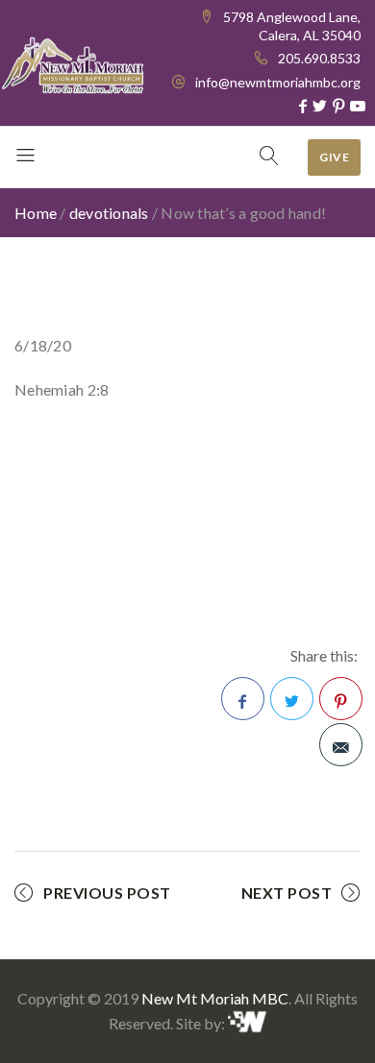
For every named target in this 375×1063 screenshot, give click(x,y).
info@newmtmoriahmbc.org (278, 82)
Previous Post (107, 892)
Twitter (291, 698)
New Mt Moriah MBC (214, 998)
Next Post (287, 892)
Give (334, 157)
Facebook (242, 698)
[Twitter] (319, 105)
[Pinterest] (338, 105)
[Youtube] (357, 105)
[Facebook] (303, 105)
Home (35, 213)
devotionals (109, 213)
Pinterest (340, 698)
